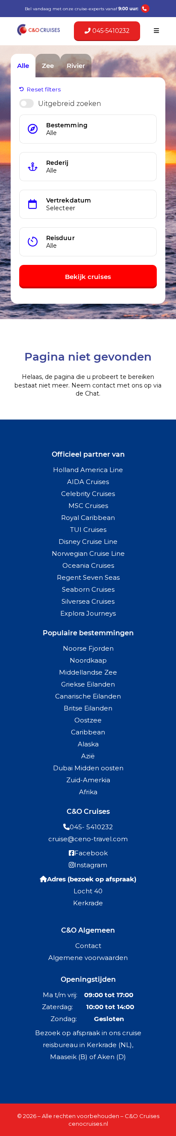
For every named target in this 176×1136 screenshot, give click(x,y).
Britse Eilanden (88, 708)
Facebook (91, 853)
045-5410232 (110, 31)
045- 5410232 (91, 827)
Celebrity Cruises (88, 494)
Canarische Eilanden (88, 696)
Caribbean (88, 732)
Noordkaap (88, 660)
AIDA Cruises (88, 482)
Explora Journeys (88, 613)
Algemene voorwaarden (88, 958)
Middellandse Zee (88, 672)
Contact (88, 946)
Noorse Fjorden (88, 648)
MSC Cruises (88, 506)
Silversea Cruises (88, 601)
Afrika (88, 792)
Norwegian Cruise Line (88, 553)
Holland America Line (88, 470)
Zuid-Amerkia (88, 780)
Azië (88, 756)
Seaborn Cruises (88, 589)
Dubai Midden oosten (88, 768)
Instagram (90, 865)
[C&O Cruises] (38, 34)
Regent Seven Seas (88, 577)
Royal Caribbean (88, 518)
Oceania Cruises (88, 565)
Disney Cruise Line (88, 541)
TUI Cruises (88, 529)
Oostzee (88, 720)
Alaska (88, 744)
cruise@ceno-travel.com (88, 839)
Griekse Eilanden (88, 684)
